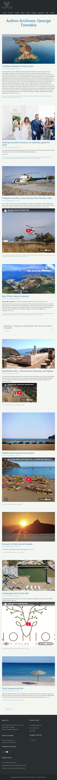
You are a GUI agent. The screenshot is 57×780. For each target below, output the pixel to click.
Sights (23, 404)
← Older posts (8, 709)
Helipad (45, 255)
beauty (16, 96)
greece (34, 96)
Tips (30, 158)
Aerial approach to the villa (15, 593)
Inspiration (16, 700)
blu (13, 700)
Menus (23, 13)
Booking (34, 13)
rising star (10, 97)
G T (45, 777)
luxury (39, 96)
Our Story (10, 13)
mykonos (51, 96)
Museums (19, 404)
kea (37, 96)
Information (41, 157)
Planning (22, 158)
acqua (12, 313)
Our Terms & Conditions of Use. (9, 742)
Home (4, 13)
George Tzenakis (10, 68)
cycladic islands (26, 96)
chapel (20, 157)
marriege (8, 158)
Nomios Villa (4, 97)
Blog (47, 13)
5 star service (7, 96)
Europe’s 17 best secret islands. (17, 544)
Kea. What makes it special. (15, 296)
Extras (28, 13)
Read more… (18, 93)
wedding (18, 97)
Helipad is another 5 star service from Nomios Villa (27, 198)
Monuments (15, 314)
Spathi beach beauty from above (18, 453)
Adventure (13, 96)
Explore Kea (41, 13)
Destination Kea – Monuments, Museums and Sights (27, 371)
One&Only (37, 86)
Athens (17, 76)
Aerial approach (18, 255)
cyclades (21, 96)
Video (27, 256)
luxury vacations (44, 96)
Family (31, 96)
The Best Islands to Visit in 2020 (17, 66)
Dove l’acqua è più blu (12, 688)
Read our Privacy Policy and (8, 740)
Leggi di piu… (47, 697)
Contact (52, 13)
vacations (14, 97)
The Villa (17, 13)
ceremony (16, 157)
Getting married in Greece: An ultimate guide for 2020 (26, 143)
